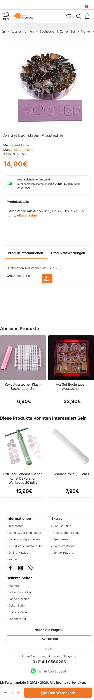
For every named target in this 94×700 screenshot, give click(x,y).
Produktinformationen (25, 253)
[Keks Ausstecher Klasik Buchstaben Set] (23, 357)
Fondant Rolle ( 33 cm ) (71, 474)
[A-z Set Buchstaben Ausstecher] (71, 357)
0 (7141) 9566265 (49, 662)
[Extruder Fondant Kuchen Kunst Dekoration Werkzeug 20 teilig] (23, 447)
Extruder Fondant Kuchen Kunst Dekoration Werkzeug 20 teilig (23, 478)
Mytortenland (23, 149)
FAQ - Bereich (49, 638)
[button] (58, 693)
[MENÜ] (6, 16)
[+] (18, 693)
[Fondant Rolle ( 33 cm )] (71, 447)
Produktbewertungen (68, 253)
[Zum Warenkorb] (88, 16)
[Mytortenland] (3, 31)
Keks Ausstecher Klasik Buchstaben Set (23, 386)
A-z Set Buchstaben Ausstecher (71, 386)
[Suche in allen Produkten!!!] (77, 16)
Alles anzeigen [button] (28, 215)
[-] (5, 693)
